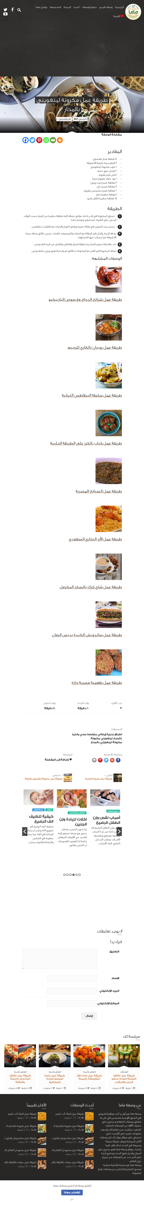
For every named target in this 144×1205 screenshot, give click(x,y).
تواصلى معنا (72, 1192)
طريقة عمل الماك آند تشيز (22, 1113)
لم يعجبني (64, 119)
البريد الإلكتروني (109, 990)
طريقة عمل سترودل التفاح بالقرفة (19, 1150)
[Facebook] (25, 140)
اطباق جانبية (89, 1071)
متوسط (92, 734)
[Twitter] (32, 140)
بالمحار (117, 738)
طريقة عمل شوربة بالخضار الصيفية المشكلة (19, 1125)
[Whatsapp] (46, 140)
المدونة (67, 7)
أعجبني (80, 119)
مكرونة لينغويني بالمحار (106, 742)
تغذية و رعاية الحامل (110, 813)
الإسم (115, 978)
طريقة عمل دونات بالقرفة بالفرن (19, 1162)
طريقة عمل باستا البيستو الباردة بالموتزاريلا (54, 1079)
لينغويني (107, 738)
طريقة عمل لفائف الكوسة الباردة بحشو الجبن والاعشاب (124, 1079)
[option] (105, 820)
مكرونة (95, 738)
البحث (76, 7)
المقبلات (124, 1071)
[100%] (124, 1065)
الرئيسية (119, 7)
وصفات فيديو (106, 7)
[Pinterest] (39, 140)
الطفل (82, 810)
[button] (24, 831)
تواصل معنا (41, 7)
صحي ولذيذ (79, 734)
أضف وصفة (55, 7)
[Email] (53, 140)
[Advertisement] (72, 50)
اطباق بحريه (114, 734)
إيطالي (102, 734)
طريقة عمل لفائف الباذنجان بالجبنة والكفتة (20, 1079)
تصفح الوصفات (89, 7)
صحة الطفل (72, 810)
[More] (60, 140)
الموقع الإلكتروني (108, 1003)
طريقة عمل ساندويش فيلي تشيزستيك (19, 1138)
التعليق (114, 951)
